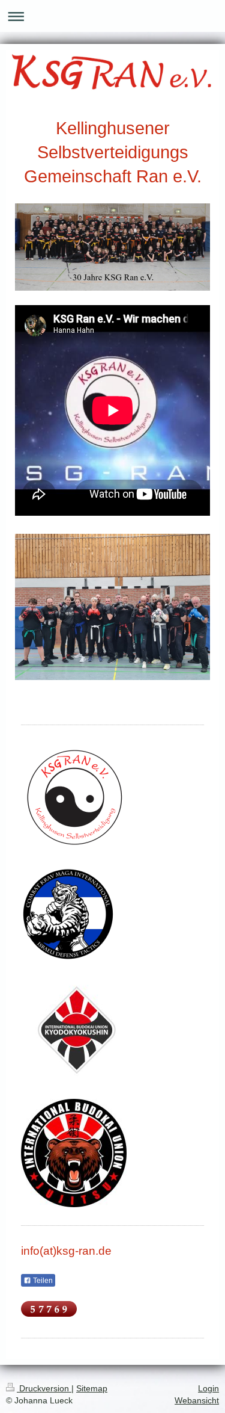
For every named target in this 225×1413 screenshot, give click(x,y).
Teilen (42, 1280)
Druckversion (44, 1388)
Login (208, 1388)
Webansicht (197, 1400)
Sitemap (91, 1388)
